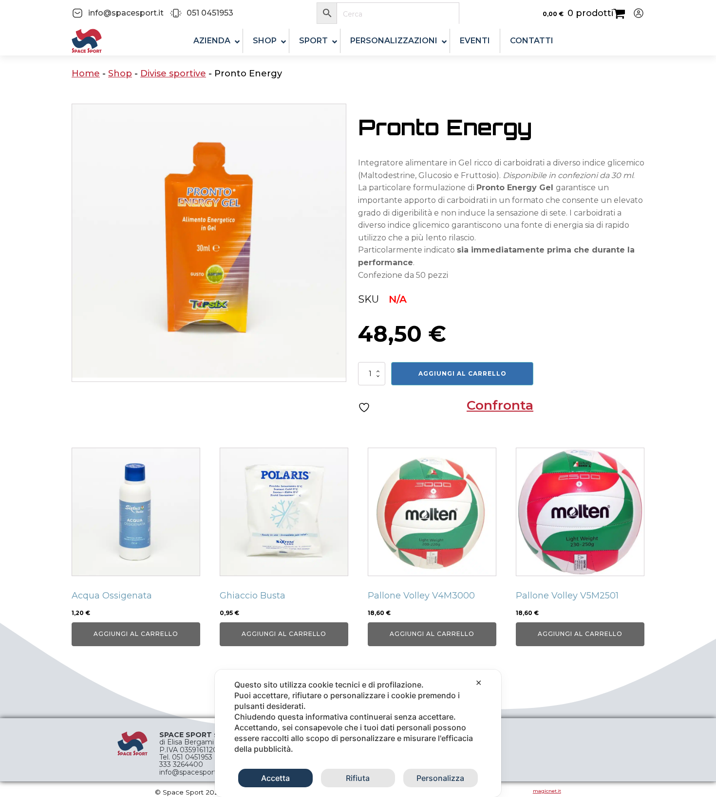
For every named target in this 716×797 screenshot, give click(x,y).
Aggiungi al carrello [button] (136, 633)
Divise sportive (173, 73)
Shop (120, 73)
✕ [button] (478, 683)
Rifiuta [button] (358, 778)
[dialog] (358, 733)
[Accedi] (634, 13)
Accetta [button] (275, 778)
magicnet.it (547, 791)
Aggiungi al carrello (462, 373)
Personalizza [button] (440, 778)
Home (86, 73)
